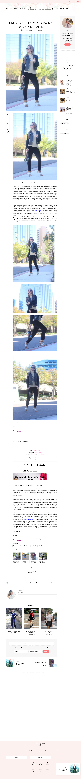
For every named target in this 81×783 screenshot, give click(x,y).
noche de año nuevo (28, 519)
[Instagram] (72, 65)
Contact (66, 8)
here (42, 454)
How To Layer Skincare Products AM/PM (70, 91)
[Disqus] (31, 689)
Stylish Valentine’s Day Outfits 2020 (14, 631)
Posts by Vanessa (21, 592)
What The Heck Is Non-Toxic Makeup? (70, 82)
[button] (8, 623)
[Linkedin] (74, 1)
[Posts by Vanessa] (22, 30)
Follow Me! (40, 745)
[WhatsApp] (7, 126)
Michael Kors (36, 450)
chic (27, 672)
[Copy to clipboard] (7, 129)
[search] (70, 8)
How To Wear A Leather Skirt (31, 631)
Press (57, 8)
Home (7, 8)
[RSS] (70, 68)
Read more (67, 44)
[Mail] (71, 1)
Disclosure (62, 8)
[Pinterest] (78, 1)
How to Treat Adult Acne (69, 99)
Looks (31, 19)
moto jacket (32, 672)
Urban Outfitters (36, 458)
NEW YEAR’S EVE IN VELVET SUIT (64, 769)
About (11, 8)
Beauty (67, 79)
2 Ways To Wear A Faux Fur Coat (49, 631)
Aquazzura (36, 456)
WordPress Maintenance (52, 780)
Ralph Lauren (38, 452)
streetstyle (38, 672)
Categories (16, 8)
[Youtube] (77, 1)
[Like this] (7, 132)
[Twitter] (69, 1)
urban (43, 672)
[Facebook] (7, 117)
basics (24, 672)
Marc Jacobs (38, 460)
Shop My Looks (22, 8)
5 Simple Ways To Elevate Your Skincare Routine (70, 109)
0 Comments (39, 30)
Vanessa (26, 30)
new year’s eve (39, 210)
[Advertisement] (69, 152)
